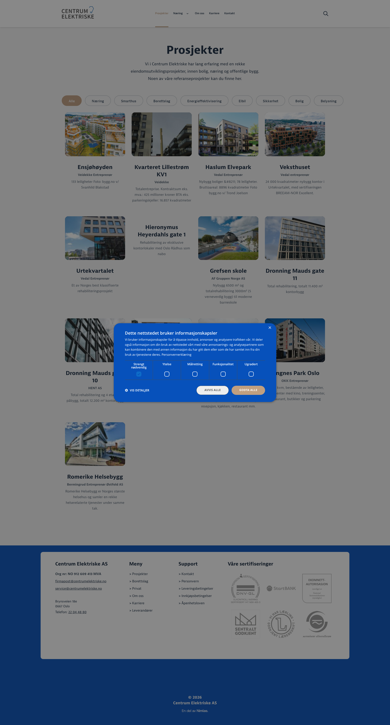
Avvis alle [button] (212, 390)
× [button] (269, 327)
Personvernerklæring (176, 355)
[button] (137, 390)
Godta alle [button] (248, 390)
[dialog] (195, 362)
